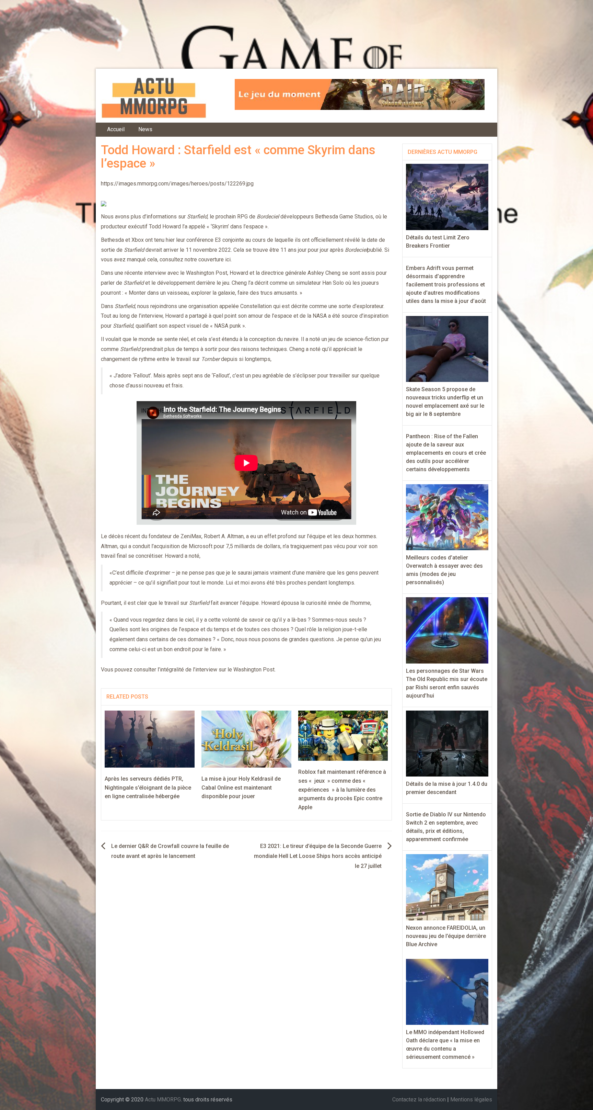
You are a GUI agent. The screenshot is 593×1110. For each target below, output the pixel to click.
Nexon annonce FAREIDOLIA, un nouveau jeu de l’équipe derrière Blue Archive (446, 936)
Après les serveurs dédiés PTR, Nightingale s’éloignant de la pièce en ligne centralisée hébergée (148, 787)
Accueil (116, 129)
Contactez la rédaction (419, 1099)
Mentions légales (471, 1099)
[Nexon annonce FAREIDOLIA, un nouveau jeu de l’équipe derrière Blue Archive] (447, 887)
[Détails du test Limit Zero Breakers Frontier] (447, 196)
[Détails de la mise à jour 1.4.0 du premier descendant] (447, 743)
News (145, 129)
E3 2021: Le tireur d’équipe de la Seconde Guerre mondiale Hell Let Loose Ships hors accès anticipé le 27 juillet (318, 856)
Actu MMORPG (163, 1099)
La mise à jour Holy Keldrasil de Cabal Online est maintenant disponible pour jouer (241, 787)
